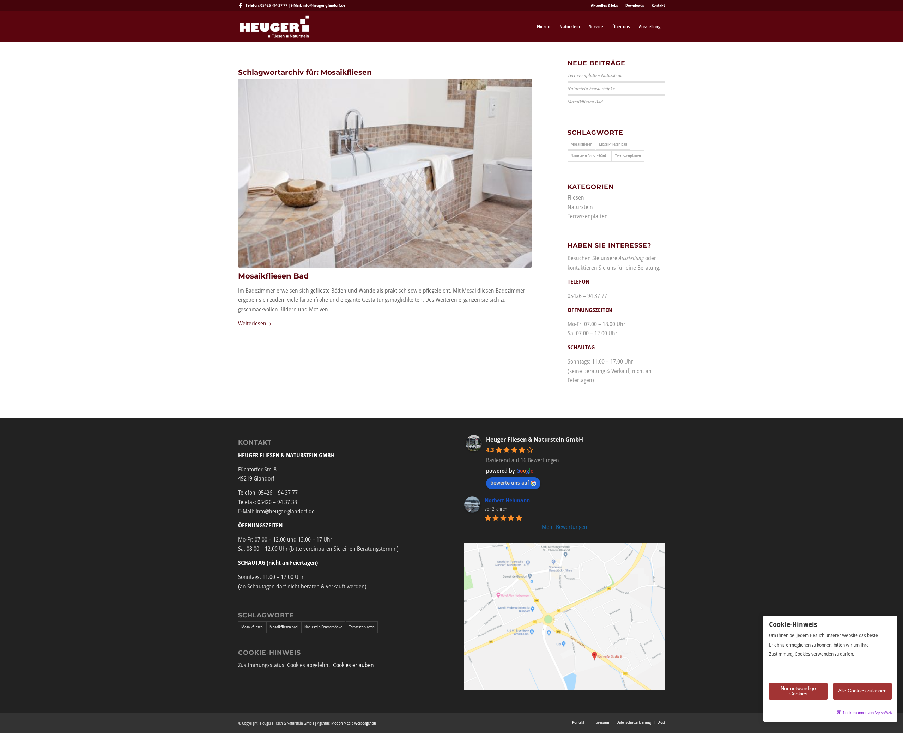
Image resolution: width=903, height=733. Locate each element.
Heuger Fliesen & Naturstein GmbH (534, 439)
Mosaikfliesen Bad (273, 275)
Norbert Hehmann (507, 500)
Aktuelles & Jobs (604, 5)
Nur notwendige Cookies (798, 690)
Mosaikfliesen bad (613, 144)
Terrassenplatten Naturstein (595, 75)
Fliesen (576, 197)
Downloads (634, 5)
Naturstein (580, 207)
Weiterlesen (252, 323)
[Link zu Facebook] (240, 5)
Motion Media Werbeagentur (353, 723)
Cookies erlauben (353, 665)
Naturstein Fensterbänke (591, 88)
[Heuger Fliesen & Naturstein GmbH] (274, 26)
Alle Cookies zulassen (862, 691)
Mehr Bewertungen (564, 527)
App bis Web (883, 712)
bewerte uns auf (509, 483)
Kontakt (658, 5)
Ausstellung (631, 258)
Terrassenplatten (628, 155)
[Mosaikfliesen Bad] (385, 173)
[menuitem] (604, 5)
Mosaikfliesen (581, 144)
